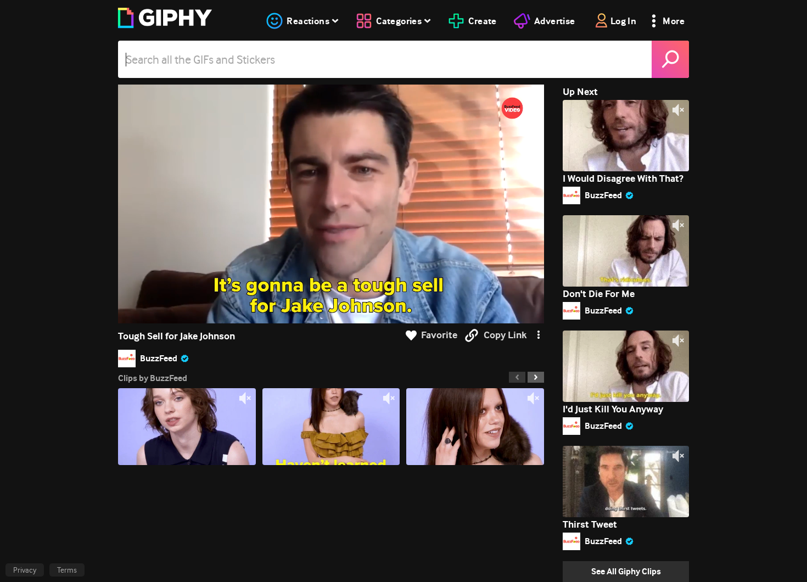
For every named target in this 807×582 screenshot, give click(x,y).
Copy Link (505, 335)
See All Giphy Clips (626, 571)
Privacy (24, 570)
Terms (67, 570)
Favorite (439, 335)
